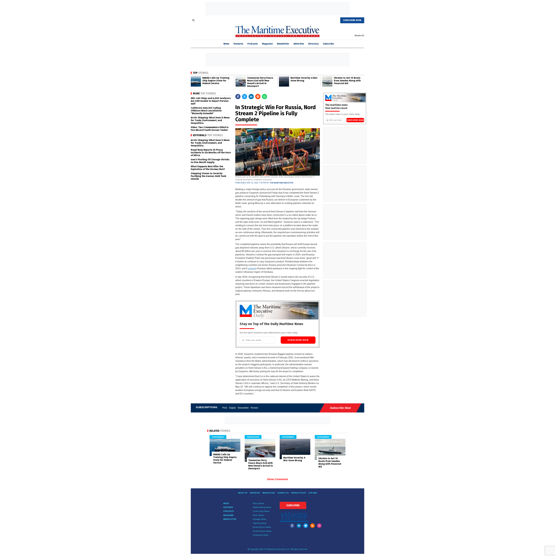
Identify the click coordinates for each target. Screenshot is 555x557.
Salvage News (259, 519)
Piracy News (258, 503)
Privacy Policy (298, 493)
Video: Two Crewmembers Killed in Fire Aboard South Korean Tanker (210, 128)
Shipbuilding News (262, 507)
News (226, 503)
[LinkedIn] (299, 525)
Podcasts (252, 43)
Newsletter (283, 43)
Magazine (267, 43)
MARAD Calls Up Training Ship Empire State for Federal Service (215, 80)
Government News (262, 527)
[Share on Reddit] (257, 96)
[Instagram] (319, 525)
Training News (260, 523)
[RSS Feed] (312, 525)
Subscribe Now (298, 340)
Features (238, 43)
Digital (232, 408)
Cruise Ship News (261, 511)
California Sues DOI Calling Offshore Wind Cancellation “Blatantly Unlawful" (206, 111)
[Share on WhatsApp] (264, 96)
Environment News (262, 531)
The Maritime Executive (281, 183)
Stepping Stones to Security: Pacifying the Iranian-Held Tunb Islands (208, 176)
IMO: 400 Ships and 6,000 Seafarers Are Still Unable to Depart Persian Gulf (211, 101)
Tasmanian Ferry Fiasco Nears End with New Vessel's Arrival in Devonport (260, 81)
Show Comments (277, 479)
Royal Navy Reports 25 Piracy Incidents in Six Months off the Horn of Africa (211, 152)
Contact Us (283, 493)
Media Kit (359, 35)
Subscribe (328, 43)
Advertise (299, 43)
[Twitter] (305, 525)
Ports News (258, 515)
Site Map (312, 493)
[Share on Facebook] (237, 96)
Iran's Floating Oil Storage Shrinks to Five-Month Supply (210, 161)
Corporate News (261, 535)
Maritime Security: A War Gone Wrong (304, 79)
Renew (254, 408)
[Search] (193, 20)
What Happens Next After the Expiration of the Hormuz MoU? (208, 168)
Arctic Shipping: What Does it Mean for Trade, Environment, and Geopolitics (210, 120)
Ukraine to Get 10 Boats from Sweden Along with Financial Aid (347, 80)
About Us (242, 493)
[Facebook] (292, 525)
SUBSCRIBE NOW (352, 20)
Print (224, 408)
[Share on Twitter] (244, 96)
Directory (313, 43)
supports (252, 268)
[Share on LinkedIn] (251, 96)
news (226, 43)
